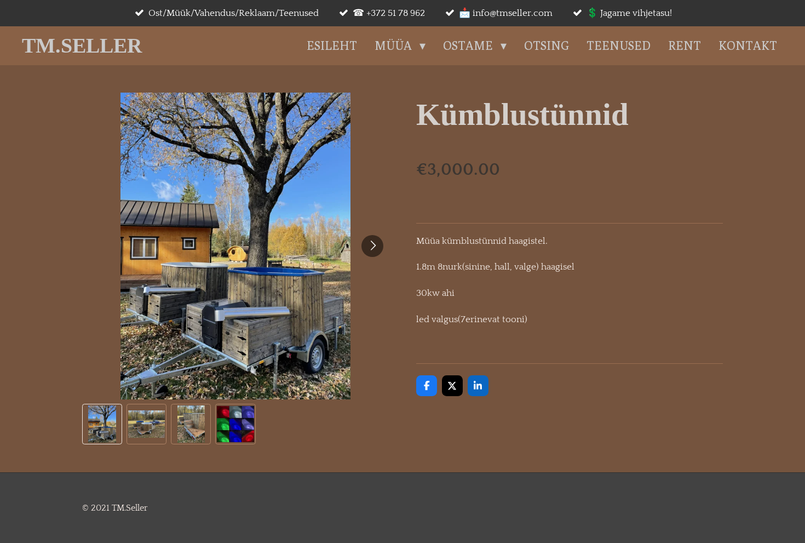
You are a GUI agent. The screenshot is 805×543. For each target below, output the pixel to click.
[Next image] (372, 246)
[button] (102, 424)
